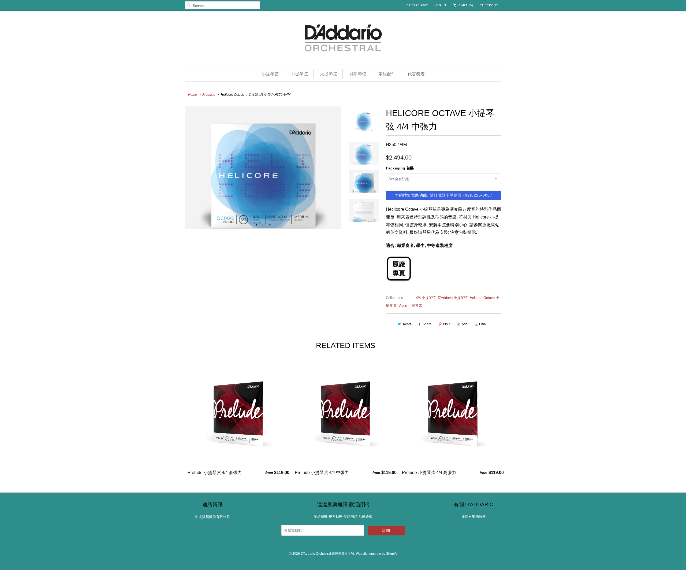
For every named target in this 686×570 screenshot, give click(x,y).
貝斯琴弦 (357, 74)
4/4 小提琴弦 (426, 298)
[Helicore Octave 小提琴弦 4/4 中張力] (263, 167)
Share (427, 324)
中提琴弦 (299, 74)
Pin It (446, 324)
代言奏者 (416, 74)
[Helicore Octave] (399, 280)
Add (465, 324)
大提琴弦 (328, 74)
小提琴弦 (270, 74)
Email (483, 324)
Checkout (489, 5)
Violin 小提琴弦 (410, 305)
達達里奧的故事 (473, 517)
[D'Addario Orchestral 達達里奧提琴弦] (343, 39)
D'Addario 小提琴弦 (453, 298)
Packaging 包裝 (400, 168)
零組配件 (387, 74)
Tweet (406, 324)
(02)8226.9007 (416, 5)
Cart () (465, 5)
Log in (440, 5)
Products (208, 95)
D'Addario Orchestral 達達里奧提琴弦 (327, 554)
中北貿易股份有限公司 (212, 517)
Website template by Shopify (376, 554)
